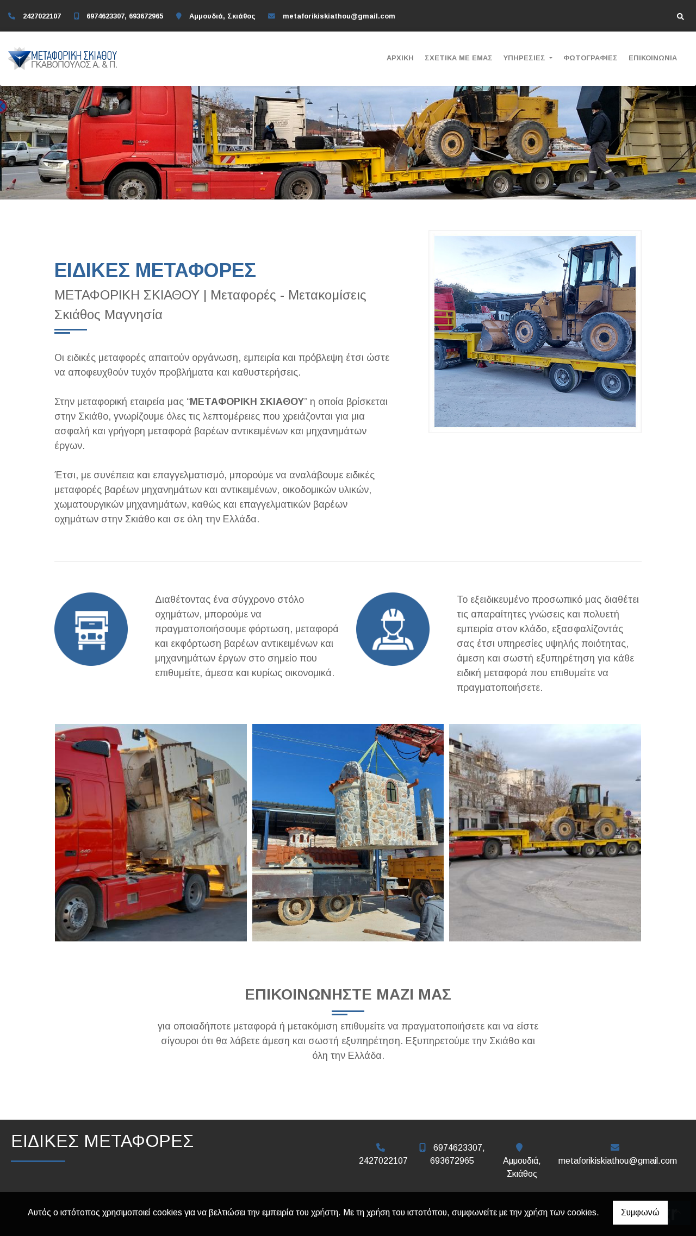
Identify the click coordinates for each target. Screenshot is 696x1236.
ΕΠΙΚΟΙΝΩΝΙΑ (653, 58)
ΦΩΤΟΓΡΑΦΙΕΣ (590, 58)
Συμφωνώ (640, 1212)
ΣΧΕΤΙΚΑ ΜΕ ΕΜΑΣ (459, 58)
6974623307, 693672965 (124, 16)
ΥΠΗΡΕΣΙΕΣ (526, 58)
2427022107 (42, 16)
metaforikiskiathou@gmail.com (339, 16)
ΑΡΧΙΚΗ (400, 58)
